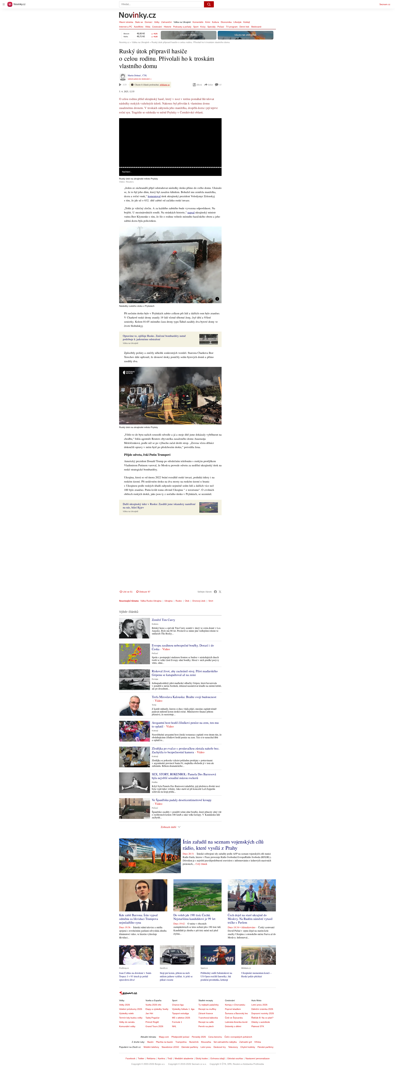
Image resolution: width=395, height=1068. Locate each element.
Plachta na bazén (164, 1042)
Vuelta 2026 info (153, 1005)
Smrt (210, 601)
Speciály (211, 26)
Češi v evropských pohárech (238, 1037)
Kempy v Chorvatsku (235, 1005)
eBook (199, 84)
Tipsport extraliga (180, 1013)
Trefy (154, 705)
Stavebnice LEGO (170, 1047)
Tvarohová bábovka (208, 1017)
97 (220, 84)
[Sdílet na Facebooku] (215, 591)
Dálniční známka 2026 (262, 1009)
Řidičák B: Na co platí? (262, 1017)
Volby (156, 22)
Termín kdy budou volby (130, 1017)
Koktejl (246, 22)
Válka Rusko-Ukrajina (150, 601)
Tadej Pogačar (153, 1017)
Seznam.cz (384, 4)
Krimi (207, 22)
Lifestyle (237, 22)
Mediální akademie (184, 1058)
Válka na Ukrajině (182, 22)
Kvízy (203, 26)
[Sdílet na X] (220, 591)
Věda (147, 26)
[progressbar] (170, 167)
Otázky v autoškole (260, 1022)
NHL (174, 1026)
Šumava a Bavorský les (236, 1013)
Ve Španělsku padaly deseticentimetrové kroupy (182, 800)
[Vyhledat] (209, 4)
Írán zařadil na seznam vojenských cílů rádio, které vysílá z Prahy (223, 844)
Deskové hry (220, 1047)
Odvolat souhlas (235, 1058)
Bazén (150, 1042)
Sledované (256, 26)
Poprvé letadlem (233, 1009)
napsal (191, 212)
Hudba (155, 782)
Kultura (215, 22)
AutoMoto (138, 26)
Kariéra (161, 1058)
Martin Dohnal (134, 75)
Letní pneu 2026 (259, 1005)
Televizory (233, 1047)
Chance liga (178, 1005)
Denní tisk (244, 26)
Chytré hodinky (247, 1047)
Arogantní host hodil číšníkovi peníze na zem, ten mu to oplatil (185, 724)
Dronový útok (198, 601)
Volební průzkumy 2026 (130, 1009)
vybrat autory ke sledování (139, 79)
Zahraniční (166, 22)
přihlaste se (165, 84)
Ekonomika (226, 22)
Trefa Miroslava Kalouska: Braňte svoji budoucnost (184, 697)
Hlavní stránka (126, 22)
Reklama (151, 1058)
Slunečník (194, 1042)
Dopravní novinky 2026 (262, 1013)
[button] (170, 142)
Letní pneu (206, 1047)
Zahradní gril (245, 1042)
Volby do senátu (127, 1022)
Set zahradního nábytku (225, 1042)
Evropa (155, 679)
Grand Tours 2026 (154, 1026)
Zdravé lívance (205, 1013)
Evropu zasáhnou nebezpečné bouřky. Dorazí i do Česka (183, 647)
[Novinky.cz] (137, 16)
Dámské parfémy (189, 1047)
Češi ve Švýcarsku (234, 1017)
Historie (167, 26)
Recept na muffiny (207, 1009)
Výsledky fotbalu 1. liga (183, 1009)
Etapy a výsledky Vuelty (157, 1009)
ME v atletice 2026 (181, 1017)
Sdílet (210, 84)
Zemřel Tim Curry (163, 620)
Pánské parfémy (265, 1047)
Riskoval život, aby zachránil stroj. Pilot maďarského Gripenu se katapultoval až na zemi (185, 673)
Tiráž (169, 1058)
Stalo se (139, 22)
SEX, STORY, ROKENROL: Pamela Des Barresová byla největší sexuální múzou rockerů (184, 776)
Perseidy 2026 (199, 1037)
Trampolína (181, 1042)
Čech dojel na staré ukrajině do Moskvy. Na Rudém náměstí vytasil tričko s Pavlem (250, 919)
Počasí (220, 26)
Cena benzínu (215, 1037)
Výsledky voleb (126, 1013)
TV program (232, 26)
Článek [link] (125, 126)
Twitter (141, 1058)
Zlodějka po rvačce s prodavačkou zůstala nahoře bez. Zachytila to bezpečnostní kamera (185, 750)
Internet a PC (125, 26)
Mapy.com (164, 1037)
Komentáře (198, 22)
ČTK (144, 75)
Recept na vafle (206, 1022)
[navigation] (3, 4)
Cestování (157, 26)
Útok (187, 601)
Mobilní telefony (151, 1047)
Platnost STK (257, 1026)
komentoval (154, 196)
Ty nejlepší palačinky (208, 1005)
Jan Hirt (149, 1013)
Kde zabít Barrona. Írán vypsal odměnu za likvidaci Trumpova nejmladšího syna (138, 919)
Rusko (179, 601)
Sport (195, 26)
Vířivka (257, 1042)
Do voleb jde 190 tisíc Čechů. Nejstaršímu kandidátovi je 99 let (194, 917)
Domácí (148, 22)
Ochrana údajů (217, 1058)
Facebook (130, 1058)
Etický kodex (202, 1058)
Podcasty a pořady (182, 26)
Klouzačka (206, 1042)
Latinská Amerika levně (236, 1022)
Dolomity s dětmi (233, 1026)
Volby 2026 (124, 1005)
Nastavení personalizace (257, 1058)
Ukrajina (168, 601)
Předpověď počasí (180, 1037)
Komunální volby (127, 1026)
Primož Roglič (152, 1022)
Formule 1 (177, 1022)
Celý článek (201, 863)
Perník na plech (206, 1026)
